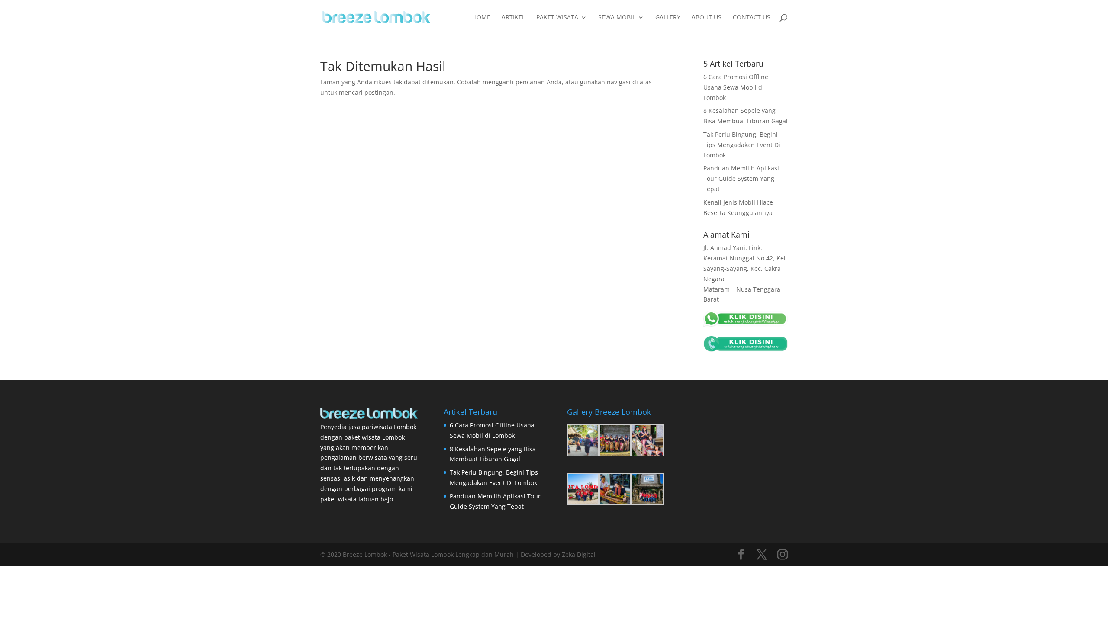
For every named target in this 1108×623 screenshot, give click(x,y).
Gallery (667, 17)
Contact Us (751, 17)
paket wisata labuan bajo (356, 499)
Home (481, 17)
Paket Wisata (557, 17)
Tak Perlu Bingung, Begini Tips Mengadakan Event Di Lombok (741, 144)
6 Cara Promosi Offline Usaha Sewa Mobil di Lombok (735, 87)
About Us (706, 17)
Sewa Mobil (616, 17)
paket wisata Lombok (374, 437)
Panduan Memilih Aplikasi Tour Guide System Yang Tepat (741, 178)
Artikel (513, 17)
